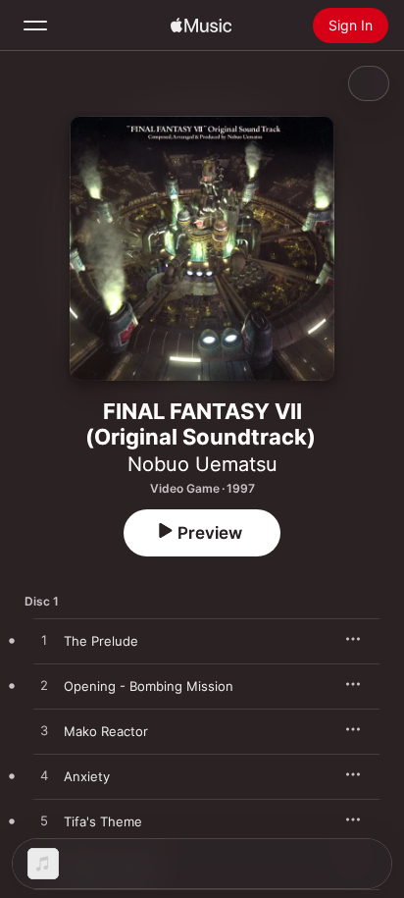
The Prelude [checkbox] (101, 641)
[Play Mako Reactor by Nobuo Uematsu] (44, 731)
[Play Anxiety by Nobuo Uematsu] (44, 776)
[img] (201, 25)
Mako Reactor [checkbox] (106, 731)
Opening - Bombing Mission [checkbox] (148, 686)
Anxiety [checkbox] (87, 776)
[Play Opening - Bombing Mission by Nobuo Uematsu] (44, 686)
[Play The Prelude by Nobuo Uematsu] (44, 641)
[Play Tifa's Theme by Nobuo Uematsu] (44, 821)
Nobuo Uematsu (202, 464)
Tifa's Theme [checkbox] (103, 821)
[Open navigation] (35, 25)
